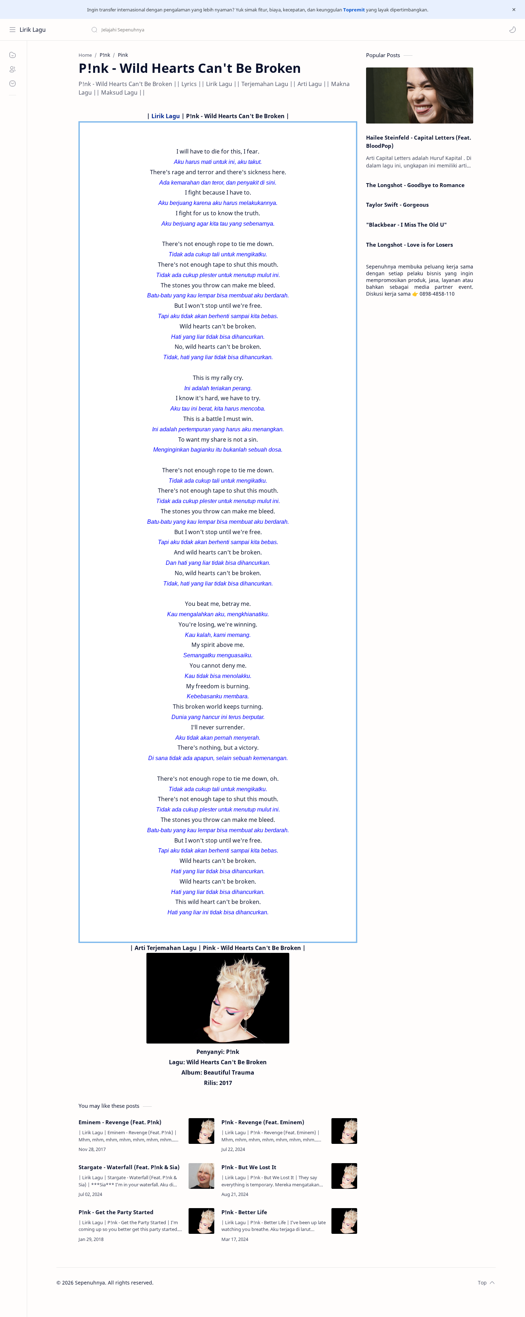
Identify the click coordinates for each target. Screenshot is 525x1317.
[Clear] (203, 29)
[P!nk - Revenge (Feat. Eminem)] (344, 1131)
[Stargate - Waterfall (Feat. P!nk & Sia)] (201, 1176)
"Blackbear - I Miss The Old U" (406, 224)
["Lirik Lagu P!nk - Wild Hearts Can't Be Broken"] (217, 998)
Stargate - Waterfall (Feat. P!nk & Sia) (129, 1167)
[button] (512, 29)
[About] (12, 69)
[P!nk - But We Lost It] (344, 1176)
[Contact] (12, 83)
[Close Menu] (514, 9)
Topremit (354, 9)
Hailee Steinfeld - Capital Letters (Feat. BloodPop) (418, 141)
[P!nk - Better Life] (344, 1221)
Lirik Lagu (33, 30)
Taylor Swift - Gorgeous (397, 204)
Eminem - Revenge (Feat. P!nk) (120, 1122)
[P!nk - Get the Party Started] (201, 1221)
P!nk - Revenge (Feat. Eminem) (262, 1122)
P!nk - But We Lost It (248, 1167)
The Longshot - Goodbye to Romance (415, 184)
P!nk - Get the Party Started (116, 1212)
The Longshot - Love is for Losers (409, 244)
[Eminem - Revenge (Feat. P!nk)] (201, 1131)
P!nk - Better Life (244, 1212)
